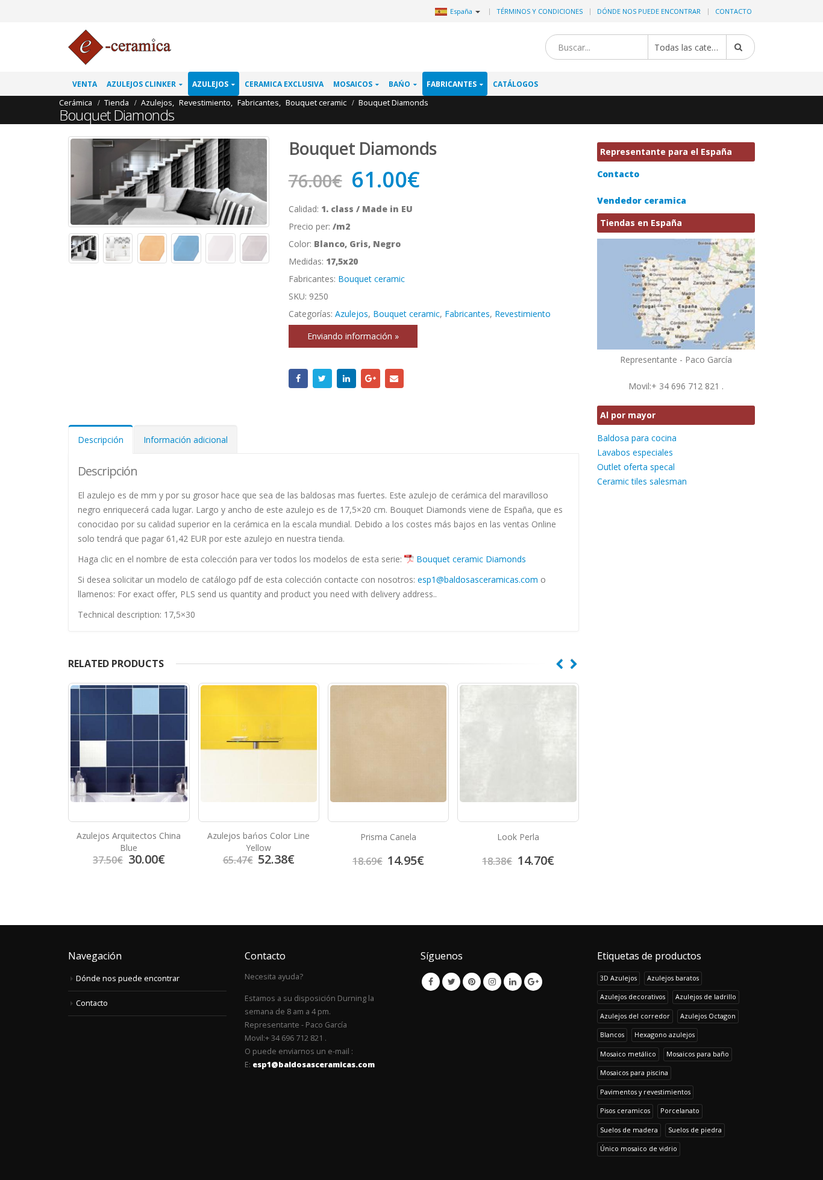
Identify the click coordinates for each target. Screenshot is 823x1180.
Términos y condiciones (539, 11)
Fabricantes (452, 84)
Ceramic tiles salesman (642, 481)
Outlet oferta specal (636, 466)
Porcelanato (679, 1110)
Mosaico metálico (628, 1053)
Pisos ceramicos (625, 1110)
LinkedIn (346, 378)
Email (394, 378)
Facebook (298, 378)
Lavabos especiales (635, 452)
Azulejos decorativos (632, 996)
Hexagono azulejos (664, 1034)
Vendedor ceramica (641, 200)
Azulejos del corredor (635, 1015)
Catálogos (515, 84)
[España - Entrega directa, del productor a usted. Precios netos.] (119, 47)
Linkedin (513, 982)
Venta (84, 84)
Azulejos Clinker (141, 84)
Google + (370, 378)
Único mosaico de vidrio (638, 1148)
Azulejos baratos (673, 977)
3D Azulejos (618, 977)
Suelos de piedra (695, 1129)
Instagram (492, 982)
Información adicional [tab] (185, 439)
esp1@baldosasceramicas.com (478, 579)
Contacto (733, 11)
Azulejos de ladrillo (705, 996)
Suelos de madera (629, 1129)
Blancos (612, 1034)
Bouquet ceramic (371, 278)
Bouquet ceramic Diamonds (471, 559)
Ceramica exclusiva (284, 84)
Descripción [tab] (101, 439)
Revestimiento (523, 313)
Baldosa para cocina (637, 438)
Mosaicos (352, 84)
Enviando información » (353, 336)
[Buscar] (740, 47)
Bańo (399, 84)
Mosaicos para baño (697, 1053)
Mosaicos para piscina (634, 1072)
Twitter (322, 378)
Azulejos (210, 84)
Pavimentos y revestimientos (645, 1091)
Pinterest (472, 982)
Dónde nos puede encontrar (649, 11)
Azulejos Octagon (708, 1015)
